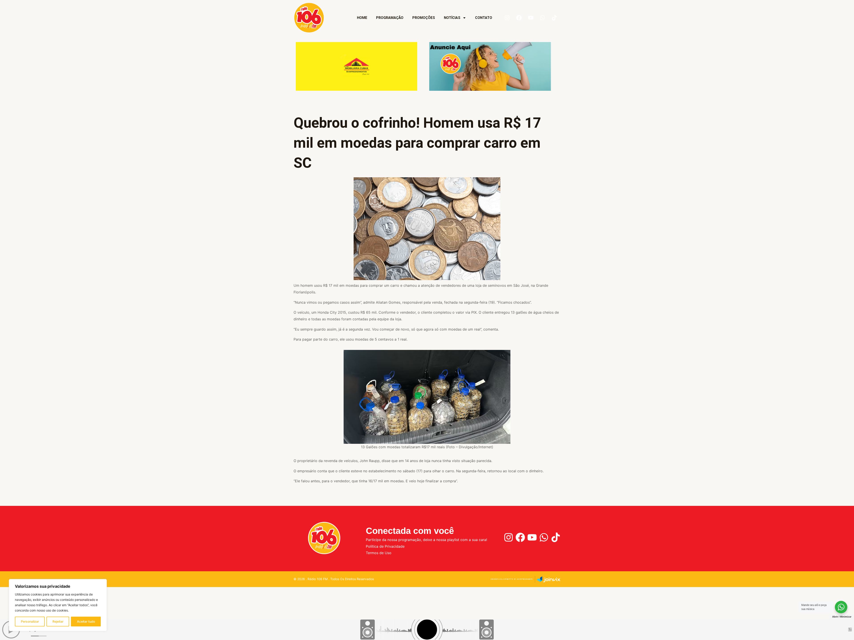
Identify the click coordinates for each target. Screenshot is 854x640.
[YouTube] (532, 537)
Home (362, 18)
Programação (389, 18)
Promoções (423, 18)
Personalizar (30, 621)
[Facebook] (520, 537)
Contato (483, 18)
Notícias (452, 18)
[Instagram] (508, 537)
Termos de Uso (378, 553)
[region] (58, 605)
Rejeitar (57, 621)
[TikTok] (555, 537)
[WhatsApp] (544, 537)
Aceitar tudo (86, 621)
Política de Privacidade (385, 546)
